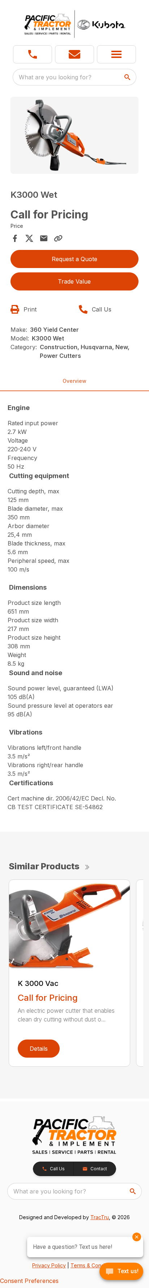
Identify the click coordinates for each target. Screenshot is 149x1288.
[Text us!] (121, 1272)
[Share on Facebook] (14, 238)
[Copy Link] (58, 238)
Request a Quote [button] (74, 259)
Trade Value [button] (74, 281)
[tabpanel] (74, 136)
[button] (32, 54)
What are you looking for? (55, 77)
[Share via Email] (43, 238)
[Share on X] (29, 238)
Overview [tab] (74, 381)
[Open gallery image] (74, 135)
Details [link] (39, 1048)
